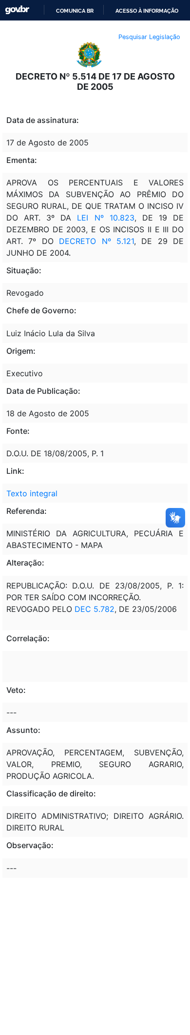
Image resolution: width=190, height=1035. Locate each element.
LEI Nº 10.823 (105, 218)
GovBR (17, 10)
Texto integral (31, 493)
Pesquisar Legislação (149, 37)
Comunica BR (75, 10)
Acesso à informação (146, 10)
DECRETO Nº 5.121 (96, 241)
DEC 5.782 (94, 609)
